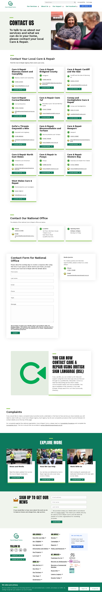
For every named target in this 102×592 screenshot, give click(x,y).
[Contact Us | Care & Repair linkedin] (20, 555)
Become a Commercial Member (58, 571)
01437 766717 (19, 191)
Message (17, 306)
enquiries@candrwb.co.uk (78, 168)
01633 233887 (74, 136)
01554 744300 (19, 108)
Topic (16, 299)
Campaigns (54, 546)
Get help (85, 6)
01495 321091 (19, 81)
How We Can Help (49, 471)
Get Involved (71, 9)
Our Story (36, 574)
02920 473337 (74, 81)
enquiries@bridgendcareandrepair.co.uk (52, 83)
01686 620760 (47, 164)
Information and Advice (40, 553)
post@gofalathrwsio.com (78, 114)
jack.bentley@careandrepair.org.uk (77, 275)
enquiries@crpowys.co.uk (50, 168)
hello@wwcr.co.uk (20, 195)
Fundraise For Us (56, 563)
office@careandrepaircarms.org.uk (25, 112)
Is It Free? (36, 561)
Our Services (46, 4)
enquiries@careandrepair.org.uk (24, 236)
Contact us (16, 560)
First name (17, 273)
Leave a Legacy (56, 579)
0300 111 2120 (74, 110)
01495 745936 (47, 138)
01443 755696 (47, 109)
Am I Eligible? (37, 546)
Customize (73, 588)
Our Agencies (37, 550)
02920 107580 (19, 230)
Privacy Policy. (18, 329)
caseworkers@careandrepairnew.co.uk (24, 169)
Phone (16, 293)
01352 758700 (19, 164)
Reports (53, 550)
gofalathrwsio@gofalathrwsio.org (24, 140)
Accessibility (81, 2)
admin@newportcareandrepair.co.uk (80, 140)
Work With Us (75, 471)
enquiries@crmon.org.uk (50, 142)
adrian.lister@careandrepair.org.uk (55, 431)
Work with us (17, 564)
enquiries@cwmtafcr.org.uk (51, 113)
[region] (51, 587)
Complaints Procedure (71, 429)
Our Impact (71, 4)
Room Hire (54, 575)
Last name (17, 280)
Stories (53, 543)
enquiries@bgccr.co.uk (22, 85)
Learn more (18, 89)
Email (16, 286)
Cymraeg (89, 2)
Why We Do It (37, 570)
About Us (58, 4)
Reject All (84, 588)
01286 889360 (19, 136)
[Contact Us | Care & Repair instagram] (25, 555)
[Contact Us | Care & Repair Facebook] (16, 555)
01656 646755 (47, 79)
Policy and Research (57, 553)
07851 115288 (71, 270)
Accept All (95, 588)
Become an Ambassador (59, 566)
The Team (36, 581)
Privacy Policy (68, 517)
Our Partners (37, 577)
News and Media (20, 471)
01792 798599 (74, 164)
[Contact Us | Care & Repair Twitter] (11, 555)
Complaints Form (15, 431)
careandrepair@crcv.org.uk (78, 85)
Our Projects (37, 557)
